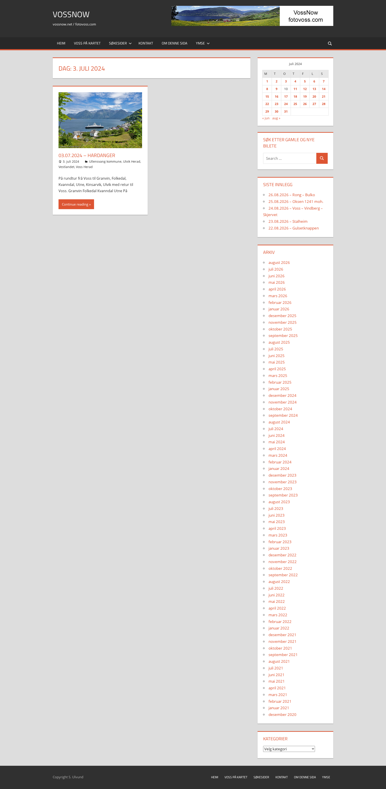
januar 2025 (279, 388)
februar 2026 (280, 302)
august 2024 (279, 422)
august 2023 (279, 501)
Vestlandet (66, 167)
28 (323, 104)
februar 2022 (280, 621)
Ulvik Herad (131, 161)
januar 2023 (279, 548)
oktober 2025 (280, 329)
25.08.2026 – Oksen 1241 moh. (296, 201)
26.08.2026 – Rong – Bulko (292, 194)
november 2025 (283, 322)
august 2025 (279, 342)
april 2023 (277, 528)
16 (276, 96)
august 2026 (279, 262)
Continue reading (75, 204)
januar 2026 (279, 308)
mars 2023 (278, 535)
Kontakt (145, 43)
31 (286, 111)
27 (314, 104)
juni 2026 (277, 275)
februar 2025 (280, 382)
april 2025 (277, 368)
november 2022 (283, 561)
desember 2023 (282, 475)
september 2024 (283, 415)
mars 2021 (278, 694)
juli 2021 (276, 668)
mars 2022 (278, 614)
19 (305, 96)
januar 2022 (279, 628)
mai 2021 (277, 681)
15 (267, 96)
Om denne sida (174, 43)
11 (295, 89)
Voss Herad (84, 167)
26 (305, 104)
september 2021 (283, 654)
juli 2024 (276, 428)
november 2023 (283, 481)
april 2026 (277, 289)
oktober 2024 (280, 408)
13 (314, 89)
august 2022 (279, 581)
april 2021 (277, 687)
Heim (61, 43)
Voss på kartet (87, 43)
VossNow (71, 14)
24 (286, 104)
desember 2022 (282, 555)
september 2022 (283, 574)
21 (323, 96)
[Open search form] (330, 43)
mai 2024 (277, 441)
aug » (276, 118)
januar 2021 (279, 707)
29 (267, 111)
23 (276, 104)
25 (295, 104)
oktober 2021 (280, 648)
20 (314, 96)
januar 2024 (279, 468)
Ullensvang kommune (105, 161)
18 (295, 96)
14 (323, 89)
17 (286, 96)
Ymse (200, 43)
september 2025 (283, 335)
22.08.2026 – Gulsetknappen (294, 228)
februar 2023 (280, 541)
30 (276, 111)
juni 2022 (277, 595)
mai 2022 (277, 601)
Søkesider (118, 43)
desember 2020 (282, 714)
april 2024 (277, 448)
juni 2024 (277, 435)
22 (267, 104)
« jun (266, 118)
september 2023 (283, 495)
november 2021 (283, 641)
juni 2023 (277, 515)
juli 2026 (276, 269)
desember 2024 (282, 395)
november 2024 (283, 402)
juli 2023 (276, 508)
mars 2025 (278, 375)
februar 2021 (280, 701)
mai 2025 (277, 362)
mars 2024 (278, 455)
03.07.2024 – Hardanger (87, 155)
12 (305, 89)
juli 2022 (276, 588)
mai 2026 (277, 282)
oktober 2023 (280, 488)
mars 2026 (278, 295)
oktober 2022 (280, 568)
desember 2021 (282, 634)
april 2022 (277, 608)
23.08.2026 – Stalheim (288, 221)
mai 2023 (277, 521)
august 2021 (279, 661)
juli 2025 (276, 348)
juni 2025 (277, 355)
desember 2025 (282, 315)
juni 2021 (277, 674)
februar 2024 (280, 462)
